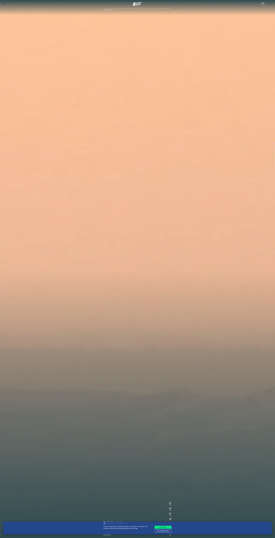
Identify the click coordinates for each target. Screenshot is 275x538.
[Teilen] (170, 519)
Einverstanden (163, 527)
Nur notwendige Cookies (163, 530)
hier (136, 528)
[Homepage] (137, 3)
